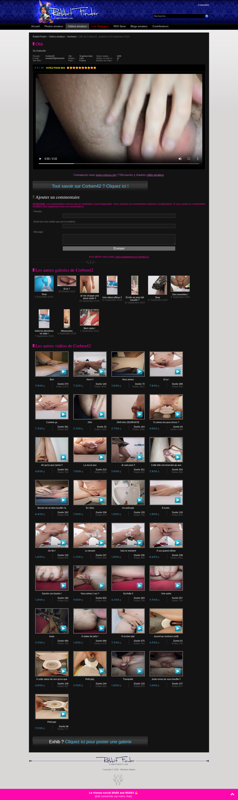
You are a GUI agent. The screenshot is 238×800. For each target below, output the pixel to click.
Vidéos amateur (77, 26)
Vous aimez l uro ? (90, 593)
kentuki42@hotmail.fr (55, 58)
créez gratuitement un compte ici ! (132, 257)
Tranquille (128, 679)
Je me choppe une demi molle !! (89, 297)
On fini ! (52, 550)
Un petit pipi (128, 508)
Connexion (203, 5)
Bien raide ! (89, 328)
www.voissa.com (106, 174)
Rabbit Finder (39, 36)
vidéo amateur (155, 174)
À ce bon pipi (128, 636)
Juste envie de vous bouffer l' (166, 679)
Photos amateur (53, 26)
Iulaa (51, 636)
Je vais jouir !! (128, 465)
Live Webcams (100, 26)
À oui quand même (166, 550)
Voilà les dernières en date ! (44, 332)
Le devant (90, 550)
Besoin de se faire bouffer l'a (52, 508)
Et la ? (67, 289)
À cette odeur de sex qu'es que (51, 679)
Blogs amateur (139, 26)
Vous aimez (128, 379)
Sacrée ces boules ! (52, 593)
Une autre (166, 593)
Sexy (44, 294)
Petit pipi (51, 722)
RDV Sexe (120, 26)
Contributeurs (160, 26)
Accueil (35, 26)
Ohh (90, 422)
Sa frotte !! (128, 593)
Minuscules (67, 331)
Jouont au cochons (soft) (166, 636)
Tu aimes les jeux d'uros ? (166, 422)
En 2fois (90, 508)
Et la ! (166, 379)
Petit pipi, (90, 679)
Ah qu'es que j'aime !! (51, 465)
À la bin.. (166, 508)
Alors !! (89, 379)
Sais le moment (128, 550)
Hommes (71, 36)
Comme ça (51, 422)
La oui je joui (90, 465)
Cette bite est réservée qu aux (166, 465)
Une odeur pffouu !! (112, 297)
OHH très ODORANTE (128, 422)
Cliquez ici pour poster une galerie (98, 741)
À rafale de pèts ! (89, 636)
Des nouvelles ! (180, 294)
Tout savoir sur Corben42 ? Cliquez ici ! (90, 186)
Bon (52, 379)
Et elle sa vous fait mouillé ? (135, 298)
